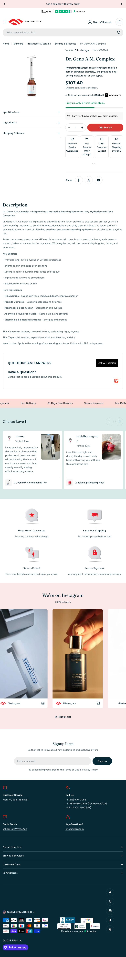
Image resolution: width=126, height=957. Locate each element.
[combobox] (63, 32)
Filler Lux (16, 940)
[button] (5, 4)
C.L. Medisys (82, 50)
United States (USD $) (19, 912)
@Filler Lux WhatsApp (15, 828)
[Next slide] (119, 421)
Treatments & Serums (39, 43)
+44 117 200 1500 (75, 807)
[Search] (119, 32)
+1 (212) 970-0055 (75, 799)
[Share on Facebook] (79, 180)
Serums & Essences (65, 43)
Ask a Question (107, 362)
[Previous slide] (110, 421)
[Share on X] (89, 180)
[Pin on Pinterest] (99, 180)
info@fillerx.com (74, 828)
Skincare (18, 43)
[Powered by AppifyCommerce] (116, 381)
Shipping (69, 87)
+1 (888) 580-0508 (76, 803)
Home (6, 43)
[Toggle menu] (5, 22)
